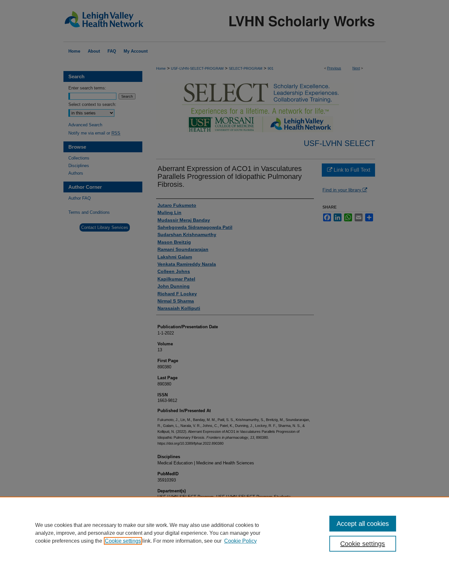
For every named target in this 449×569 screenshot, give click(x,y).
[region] (224, 533)
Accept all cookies (363, 523)
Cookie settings (123, 541)
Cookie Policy (240, 541)
